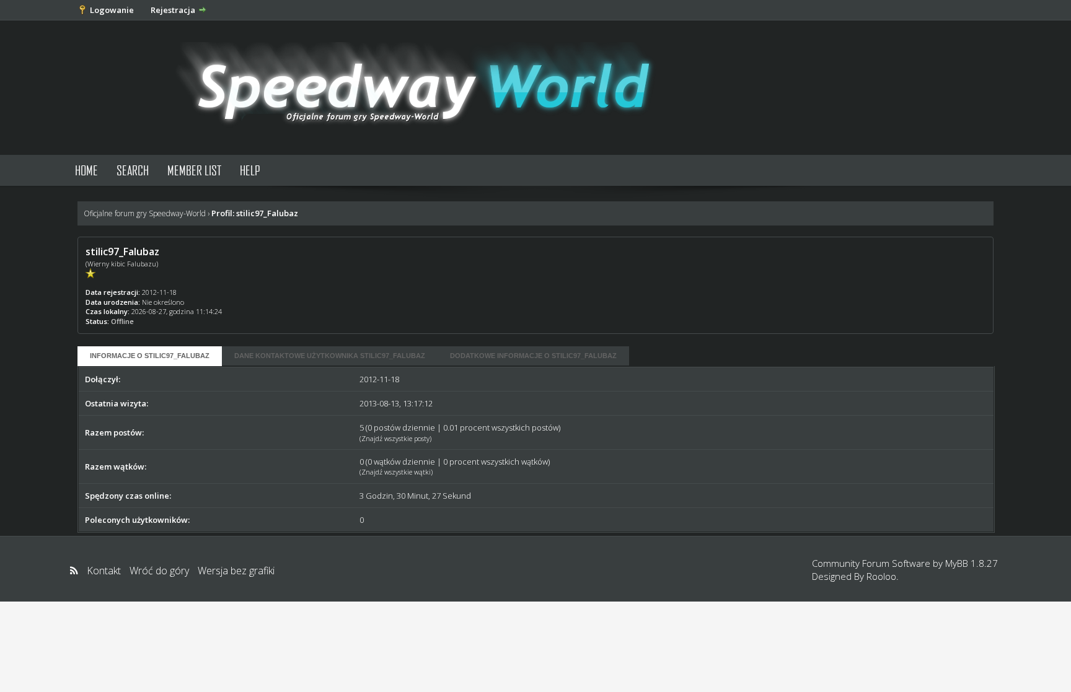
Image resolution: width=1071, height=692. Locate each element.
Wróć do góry (159, 571)
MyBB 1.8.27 (971, 563)
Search (133, 170)
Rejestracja (173, 10)
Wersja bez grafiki (236, 571)
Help (250, 170)
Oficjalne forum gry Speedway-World (145, 213)
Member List (194, 170)
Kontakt (104, 571)
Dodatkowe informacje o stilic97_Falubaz (533, 355)
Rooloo (881, 576)
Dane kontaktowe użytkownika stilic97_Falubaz (329, 355)
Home (86, 170)
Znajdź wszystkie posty (395, 438)
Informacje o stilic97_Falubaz (149, 355)
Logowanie (112, 10)
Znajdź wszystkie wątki (396, 471)
